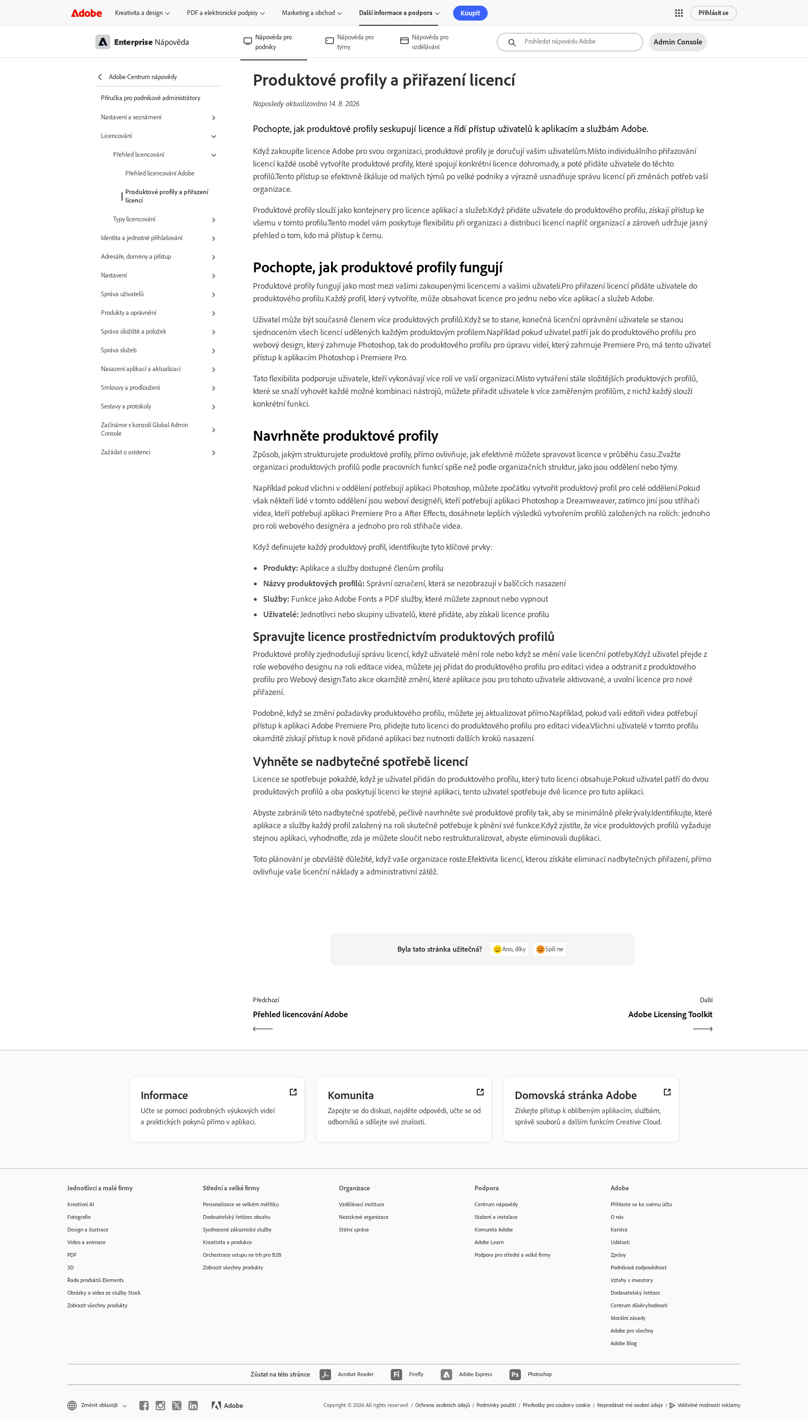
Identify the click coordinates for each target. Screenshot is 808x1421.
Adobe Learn (489, 1242)
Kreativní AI (80, 1204)
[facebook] (144, 1405)
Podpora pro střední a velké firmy (513, 1255)
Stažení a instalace (496, 1217)
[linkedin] (193, 1405)
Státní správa (354, 1229)
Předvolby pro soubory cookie (557, 1405)
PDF (72, 1255)
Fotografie (79, 1217)
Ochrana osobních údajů (442, 1405)
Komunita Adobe (494, 1229)
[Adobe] (86, 13)
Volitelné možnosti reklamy (709, 1405)
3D (70, 1267)
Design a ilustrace (87, 1229)
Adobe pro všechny (632, 1330)
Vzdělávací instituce (361, 1204)
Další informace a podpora (396, 13)
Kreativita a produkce (227, 1242)
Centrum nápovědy (496, 1204)
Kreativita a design (139, 13)
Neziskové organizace (364, 1217)
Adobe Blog (624, 1343)
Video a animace (86, 1242)
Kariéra (619, 1229)
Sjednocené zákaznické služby (237, 1229)
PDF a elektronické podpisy (222, 13)
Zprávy (618, 1255)
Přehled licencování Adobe (160, 173)
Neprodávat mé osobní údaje (630, 1405)
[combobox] (570, 42)
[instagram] (160, 1405)
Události (620, 1242)
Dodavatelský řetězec (635, 1293)
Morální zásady (628, 1318)
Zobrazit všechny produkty (97, 1305)
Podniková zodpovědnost (639, 1267)
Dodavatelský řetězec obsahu (236, 1217)
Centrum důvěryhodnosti (639, 1305)
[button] (678, 13)
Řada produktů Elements (95, 1280)
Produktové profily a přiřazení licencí (166, 196)
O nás (617, 1217)
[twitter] (176, 1405)
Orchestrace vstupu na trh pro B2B (242, 1255)
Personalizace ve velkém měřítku (241, 1204)
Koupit (470, 13)
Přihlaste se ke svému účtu (641, 1204)
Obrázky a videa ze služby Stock (104, 1293)
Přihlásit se (714, 13)
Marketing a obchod (308, 13)
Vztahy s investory (632, 1280)
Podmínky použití (496, 1405)
